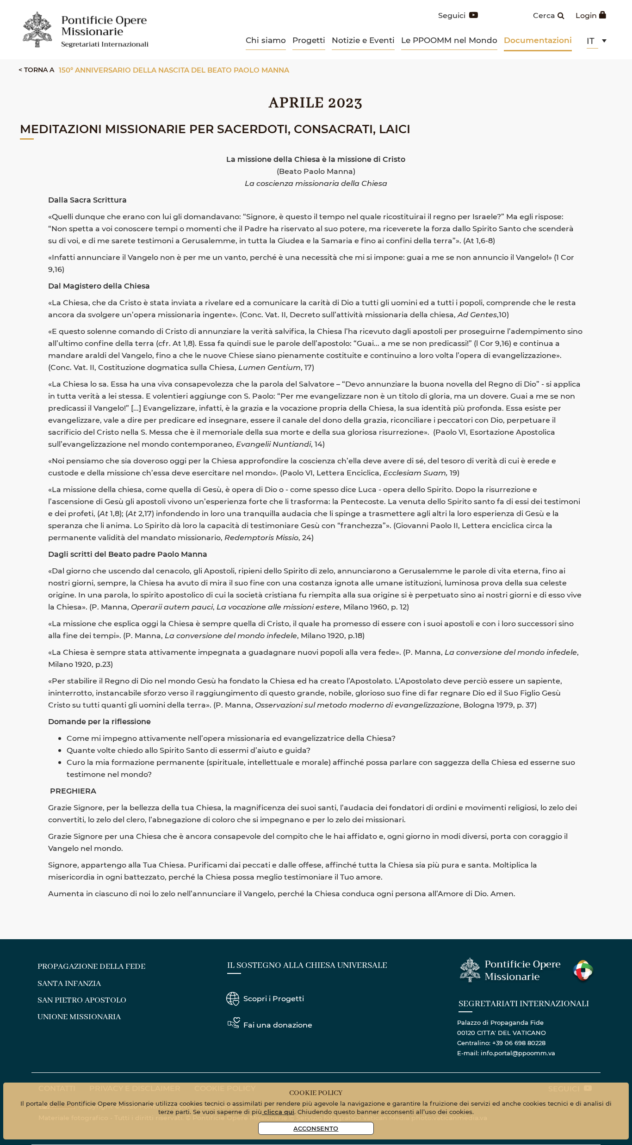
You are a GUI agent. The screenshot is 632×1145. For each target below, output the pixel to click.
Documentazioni (538, 40)
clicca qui (278, 1111)
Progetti (308, 40)
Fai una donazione (277, 1024)
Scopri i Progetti (273, 998)
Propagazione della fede (91, 966)
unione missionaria (79, 1017)
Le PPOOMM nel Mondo (449, 40)
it (591, 40)
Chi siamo (266, 40)
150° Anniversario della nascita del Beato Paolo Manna (174, 69)
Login (586, 15)
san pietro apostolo (81, 1000)
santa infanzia (69, 984)
